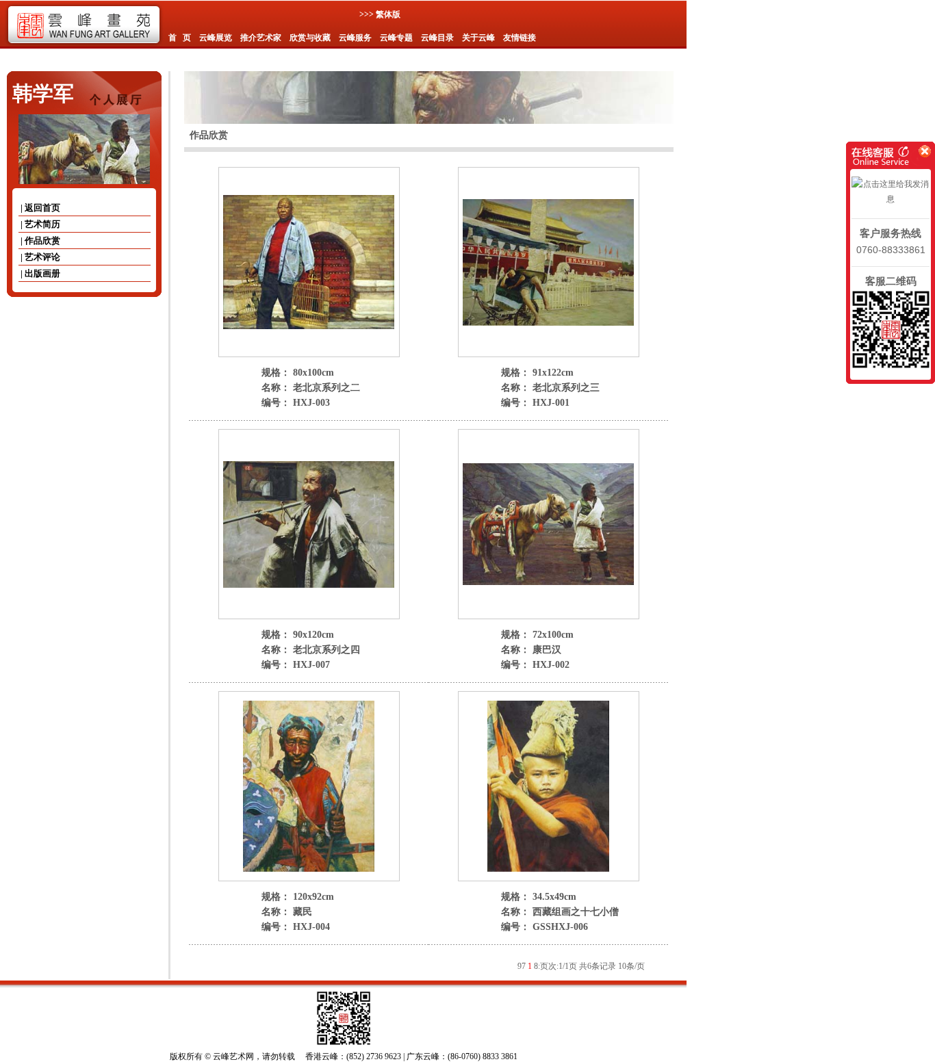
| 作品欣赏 (39, 240)
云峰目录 (437, 37)
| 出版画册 (39, 273)
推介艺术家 (260, 37)
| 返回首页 (39, 208)
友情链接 (519, 37)
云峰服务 (355, 37)
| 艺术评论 (39, 257)
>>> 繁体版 (379, 14)
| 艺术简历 (39, 224)
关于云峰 (478, 37)
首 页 (179, 37)
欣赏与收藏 (310, 37)
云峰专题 (396, 37)
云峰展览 (215, 37)
